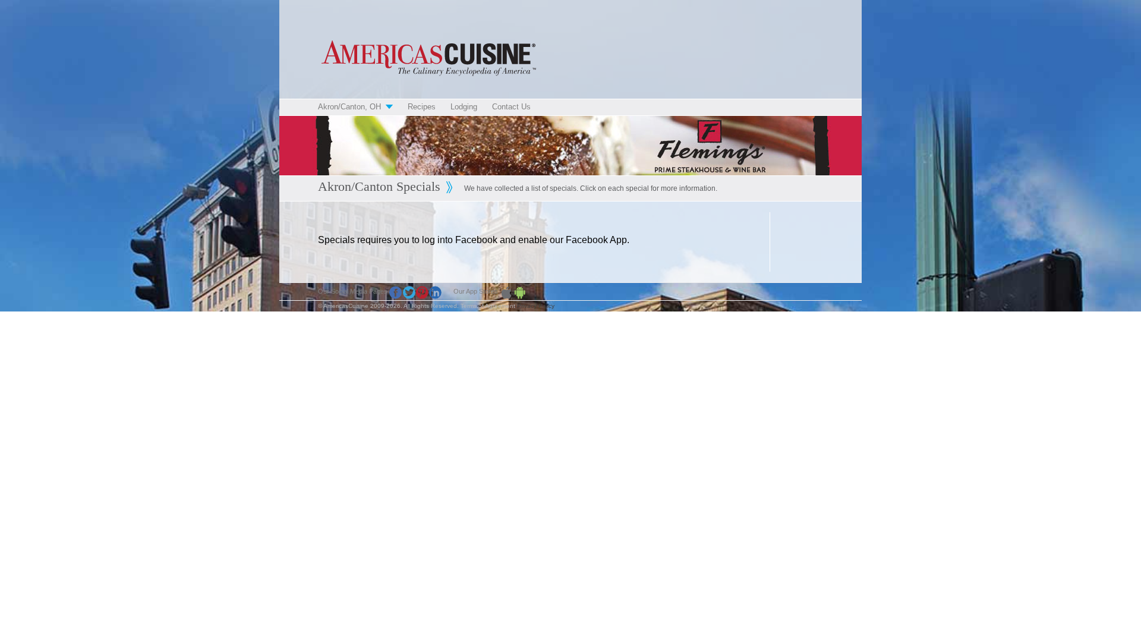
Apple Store (506, 292)
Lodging (463, 106)
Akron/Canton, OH (349, 106)
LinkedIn (435, 292)
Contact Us (511, 106)
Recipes (422, 106)
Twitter (408, 292)
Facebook (395, 292)
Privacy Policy (535, 306)
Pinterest (421, 292)
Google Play (519, 292)
